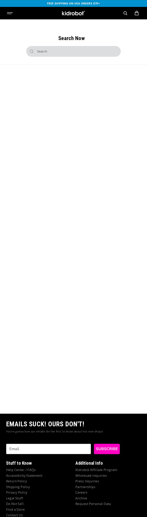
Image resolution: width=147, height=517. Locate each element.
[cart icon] (136, 13)
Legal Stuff (14, 498)
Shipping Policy (18, 487)
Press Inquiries (87, 481)
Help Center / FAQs (21, 470)
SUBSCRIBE (107, 448)
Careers (81, 492)
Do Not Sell (15, 503)
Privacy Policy (16, 492)
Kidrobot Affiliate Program (96, 470)
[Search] (31, 51)
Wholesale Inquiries (91, 475)
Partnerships (85, 487)
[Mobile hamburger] (10, 13)
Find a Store (15, 509)
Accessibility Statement (24, 475)
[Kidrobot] (73, 13)
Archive (81, 498)
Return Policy (16, 481)
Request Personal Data (93, 503)
